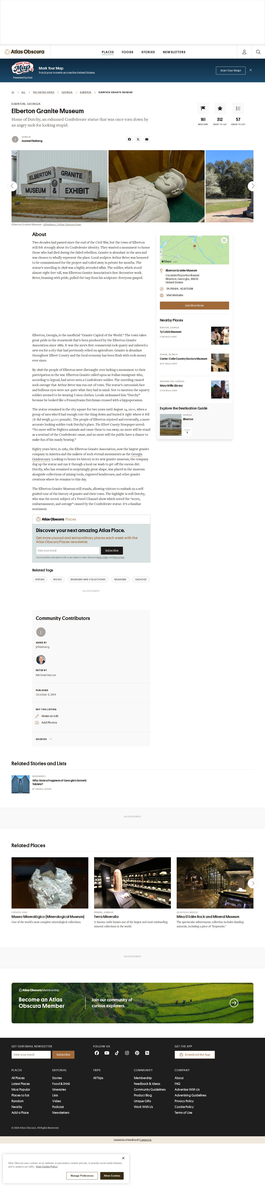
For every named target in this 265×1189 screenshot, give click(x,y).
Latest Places (21, 1083)
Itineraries (59, 1089)
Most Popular (21, 1089)
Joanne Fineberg (32, 141)
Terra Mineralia (106, 917)
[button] (203, 108)
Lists (55, 1095)
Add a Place (20, 1112)
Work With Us (143, 1106)
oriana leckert (43, 789)
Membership (143, 1078)
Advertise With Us (187, 1089)
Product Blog (143, 1095)
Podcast (58, 1106)
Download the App (197, 1054)
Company (182, 1070)
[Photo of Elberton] (171, 425)
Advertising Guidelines (190, 1095)
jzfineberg (43, 647)
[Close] (123, 1158)
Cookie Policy (184, 1106)
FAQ (177, 1083)
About (179, 1078)
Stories (57, 1078)
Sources (41, 739)
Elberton (188, 419)
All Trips (98, 1078)
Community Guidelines (149, 1089)
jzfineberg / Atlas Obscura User (62, 224)
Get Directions (194, 305)
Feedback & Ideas (147, 1083)
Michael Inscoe (46, 675)
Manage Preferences (82, 1175)
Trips (97, 1070)
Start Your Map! (230, 70)
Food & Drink (61, 1083)
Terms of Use (118, 557)
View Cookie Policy (47, 1166)
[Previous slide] (12, 186)
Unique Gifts (142, 1101)
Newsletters (60, 1112)
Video (56, 1101)
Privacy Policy (103, 557)
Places (17, 1070)
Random (18, 1101)
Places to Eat (20, 1095)
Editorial (59, 1070)
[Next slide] (253, 186)
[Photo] (220, 336)
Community (143, 1070)
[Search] (258, 52)
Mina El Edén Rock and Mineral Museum (208, 917)
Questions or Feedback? (132, 1140)
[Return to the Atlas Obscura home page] (25, 52)
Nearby (17, 1106)
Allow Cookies (112, 1175)
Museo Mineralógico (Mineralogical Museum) (48, 917)
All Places (18, 1078)
